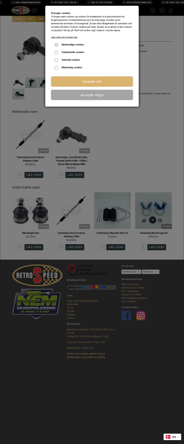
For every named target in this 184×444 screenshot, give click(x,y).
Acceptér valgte (91, 95)
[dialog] (92, 222)
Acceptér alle (92, 81)
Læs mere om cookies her (64, 37)
